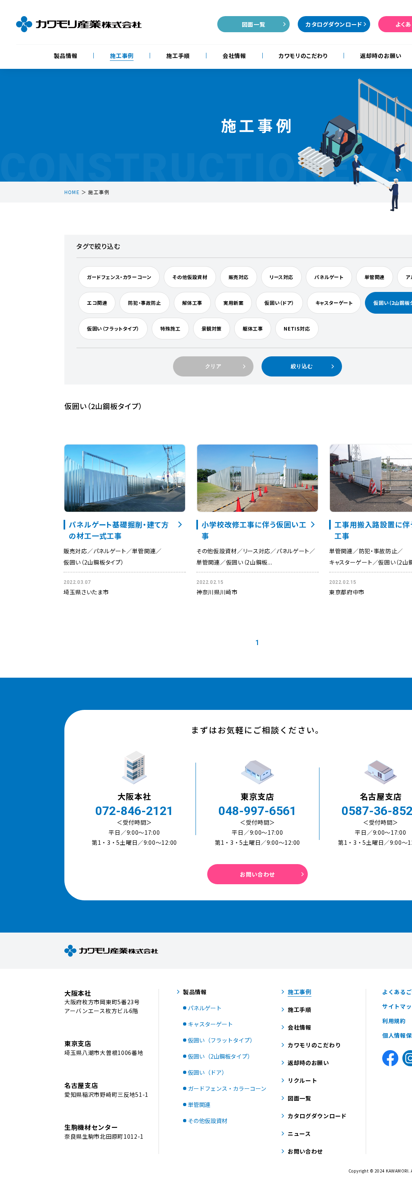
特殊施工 (170, 328)
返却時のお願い (381, 56)
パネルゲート (329, 276)
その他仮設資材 (189, 276)
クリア (213, 366)
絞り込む (302, 366)
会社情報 (234, 56)
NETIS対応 (297, 328)
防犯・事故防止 (144, 302)
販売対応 (239, 276)
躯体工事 (253, 328)
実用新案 (233, 302)
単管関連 (375, 276)
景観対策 (212, 328)
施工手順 (178, 56)
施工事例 (122, 56)
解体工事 (192, 302)
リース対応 (281, 276)
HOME (72, 192)
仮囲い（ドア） (279, 302)
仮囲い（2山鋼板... (249, 562)
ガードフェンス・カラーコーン (119, 276)
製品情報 (66, 56)
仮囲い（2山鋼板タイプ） (94, 562)
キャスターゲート (334, 302)
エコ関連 (97, 302)
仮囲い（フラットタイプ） (113, 328)
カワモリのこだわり (303, 56)
